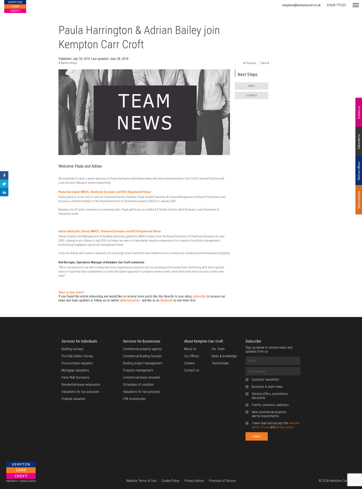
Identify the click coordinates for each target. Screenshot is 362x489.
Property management (138, 370)
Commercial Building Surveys (142, 356)
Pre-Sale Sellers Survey (77, 356)
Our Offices (191, 356)
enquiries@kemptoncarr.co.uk (301, 5)
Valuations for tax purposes (80, 392)
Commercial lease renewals (141, 377)
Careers (189, 363)
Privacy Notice (194, 481)
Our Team (218, 349)
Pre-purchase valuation (77, 363)
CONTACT (251, 95)
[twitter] (4, 184)
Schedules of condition (138, 385)
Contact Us (191, 370)
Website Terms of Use (141, 481)
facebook (166, 300)
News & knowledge (224, 356)
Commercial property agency (142, 349)
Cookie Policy (170, 481)
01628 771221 (336, 5)
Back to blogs (68, 63)
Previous (250, 63)
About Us (190, 349)
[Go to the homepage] (21, 472)
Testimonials (220, 363)
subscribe (199, 296)
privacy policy (285, 427)
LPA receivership (134, 399)
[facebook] (4, 175)
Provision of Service (222, 481)
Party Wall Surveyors (75, 377)
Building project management (142, 363)
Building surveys (72, 349)
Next (264, 63)
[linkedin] (4, 192)
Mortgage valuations (75, 370)
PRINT (251, 86)
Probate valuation (73, 399)
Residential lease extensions (81, 385)
